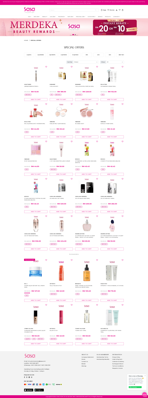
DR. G (25, 283)
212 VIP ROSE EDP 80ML (57, 235)
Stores (110, 10)
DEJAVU (77, 159)
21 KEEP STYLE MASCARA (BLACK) (110, 161)
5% (51, 94)
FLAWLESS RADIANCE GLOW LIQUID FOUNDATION (34, 331)
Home (26, 40)
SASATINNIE (27, 84)
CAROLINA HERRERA (55, 196)
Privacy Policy (116, 357)
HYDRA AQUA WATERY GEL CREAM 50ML (34, 286)
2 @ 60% (28, 338)
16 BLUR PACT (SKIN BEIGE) (57, 123)
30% (77, 169)
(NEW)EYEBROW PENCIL (31, 86)
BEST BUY (28, 94)
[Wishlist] (46, 67)
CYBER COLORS (28, 328)
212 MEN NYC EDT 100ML (57, 198)
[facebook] (24, 377)
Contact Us (85, 361)
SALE (29, 16)
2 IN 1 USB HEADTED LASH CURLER (60, 161)
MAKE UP (44, 16)
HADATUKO (104, 283)
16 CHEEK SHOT (79, 123)
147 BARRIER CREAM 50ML (108, 86)
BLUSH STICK (54, 330)
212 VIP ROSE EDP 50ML (31, 235)
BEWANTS (78, 283)
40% (52, 132)
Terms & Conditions (117, 366)
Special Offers (36, 40)
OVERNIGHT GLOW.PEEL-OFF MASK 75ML (111, 331)
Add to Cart (36, 99)
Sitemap (84, 366)
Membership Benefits (103, 359)
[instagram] (26, 377)
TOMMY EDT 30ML (80, 330)
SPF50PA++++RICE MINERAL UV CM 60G (112, 285)
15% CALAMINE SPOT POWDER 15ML (34, 123)
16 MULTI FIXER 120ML (107, 123)
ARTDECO (52, 283)
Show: (103, 62)
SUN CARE (52, 16)
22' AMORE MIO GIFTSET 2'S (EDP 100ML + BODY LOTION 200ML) (85, 236)
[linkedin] (29, 377)
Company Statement (88, 357)
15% (103, 94)
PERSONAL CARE (80, 16)
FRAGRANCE (61, 16)
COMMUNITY (116, 16)
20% (27, 132)
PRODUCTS (108, 16)
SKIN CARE (36, 16)
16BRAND (52, 121)
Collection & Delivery (118, 361)
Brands (83, 363)
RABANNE (52, 84)
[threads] (31, 377)
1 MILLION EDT (54, 86)
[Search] (96, 10)
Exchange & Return (117, 363)
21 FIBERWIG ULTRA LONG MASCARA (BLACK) (85, 161)
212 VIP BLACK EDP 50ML (82, 198)
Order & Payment (117, 359)
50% (27, 169)
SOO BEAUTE (104, 328)
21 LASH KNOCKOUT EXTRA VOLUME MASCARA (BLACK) (34, 199)
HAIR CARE (70, 16)
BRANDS (100, 16)
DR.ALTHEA (104, 84)
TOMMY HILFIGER (80, 328)
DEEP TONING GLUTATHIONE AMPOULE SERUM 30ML (83, 286)
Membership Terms (102, 357)
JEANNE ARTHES (79, 233)
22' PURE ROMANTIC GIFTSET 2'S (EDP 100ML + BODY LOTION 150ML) (112, 236)
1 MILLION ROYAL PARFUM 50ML (84, 86)
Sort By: (69, 62)
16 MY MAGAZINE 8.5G (30, 161)
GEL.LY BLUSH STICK (56, 285)
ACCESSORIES (91, 16)
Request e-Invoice (117, 368)
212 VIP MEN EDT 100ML (107, 198)
